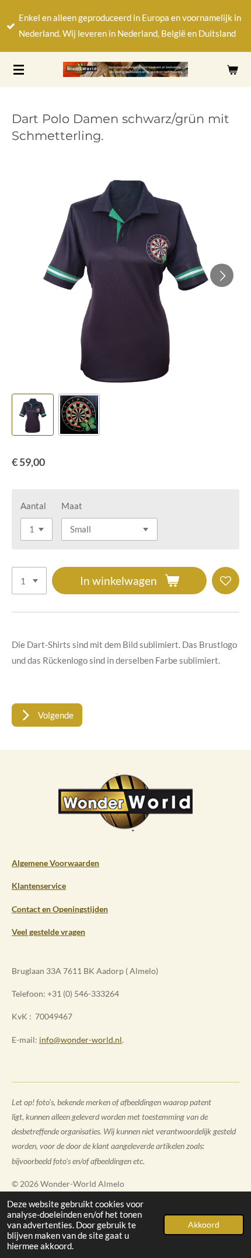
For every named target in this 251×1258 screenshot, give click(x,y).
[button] (33, 415)
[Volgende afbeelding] (221, 275)
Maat (71, 505)
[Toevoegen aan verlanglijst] (225, 580)
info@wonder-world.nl (80, 1040)
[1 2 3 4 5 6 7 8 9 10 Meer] (29, 580)
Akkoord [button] (203, 1224)
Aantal (33, 505)
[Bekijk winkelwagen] (232, 69)
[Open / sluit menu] (19, 69)
